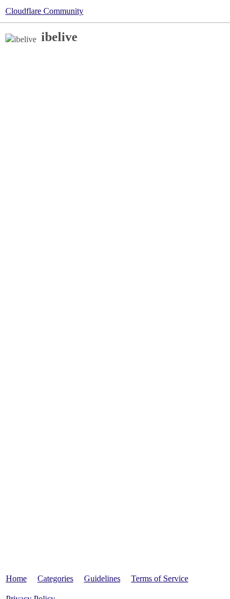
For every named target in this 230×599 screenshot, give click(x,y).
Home (16, 578)
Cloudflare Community (44, 10)
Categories (55, 578)
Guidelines (102, 578)
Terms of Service (159, 578)
